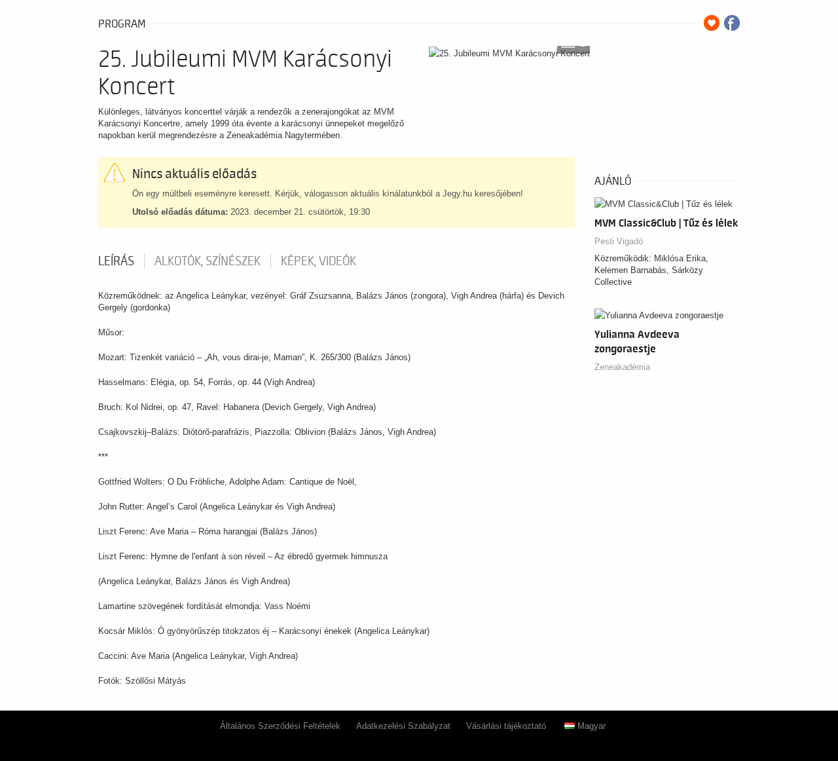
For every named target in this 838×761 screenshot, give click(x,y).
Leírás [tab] (116, 261)
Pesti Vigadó (618, 241)
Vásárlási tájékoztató (506, 726)
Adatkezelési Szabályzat (403, 726)
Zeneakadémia (622, 367)
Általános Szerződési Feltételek (280, 726)
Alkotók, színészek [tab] (208, 261)
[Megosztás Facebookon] (732, 23)
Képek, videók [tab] (318, 261)
